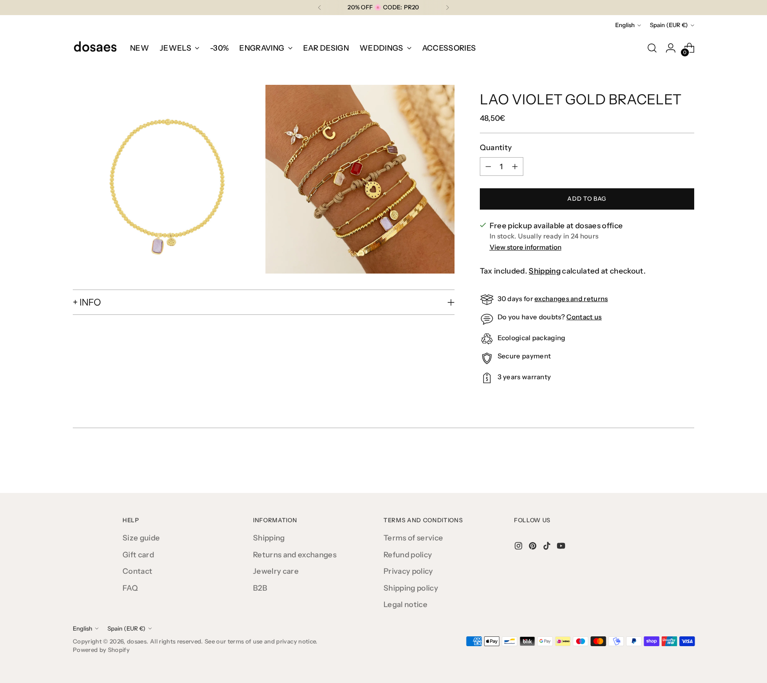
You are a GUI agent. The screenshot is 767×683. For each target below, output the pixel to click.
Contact (137, 571)
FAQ (130, 588)
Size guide (141, 537)
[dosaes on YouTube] (562, 547)
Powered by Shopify (101, 649)
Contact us (583, 317)
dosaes (136, 641)
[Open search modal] (652, 48)
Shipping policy (411, 588)
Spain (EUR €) (669, 24)
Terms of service (413, 537)
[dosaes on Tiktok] (547, 547)
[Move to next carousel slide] (686, 462)
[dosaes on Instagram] (519, 547)
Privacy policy (408, 571)
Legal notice (405, 604)
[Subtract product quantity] (488, 166)
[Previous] (319, 7)
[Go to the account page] (671, 48)
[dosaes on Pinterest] (533, 547)
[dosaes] (95, 48)
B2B (260, 588)
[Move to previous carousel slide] (666, 462)
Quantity (496, 147)
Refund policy (408, 554)
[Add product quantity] (515, 166)
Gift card (138, 554)
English (625, 24)
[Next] (447, 7)
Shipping (545, 270)
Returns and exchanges (294, 554)
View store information (525, 247)
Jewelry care (276, 571)
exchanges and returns (571, 298)
